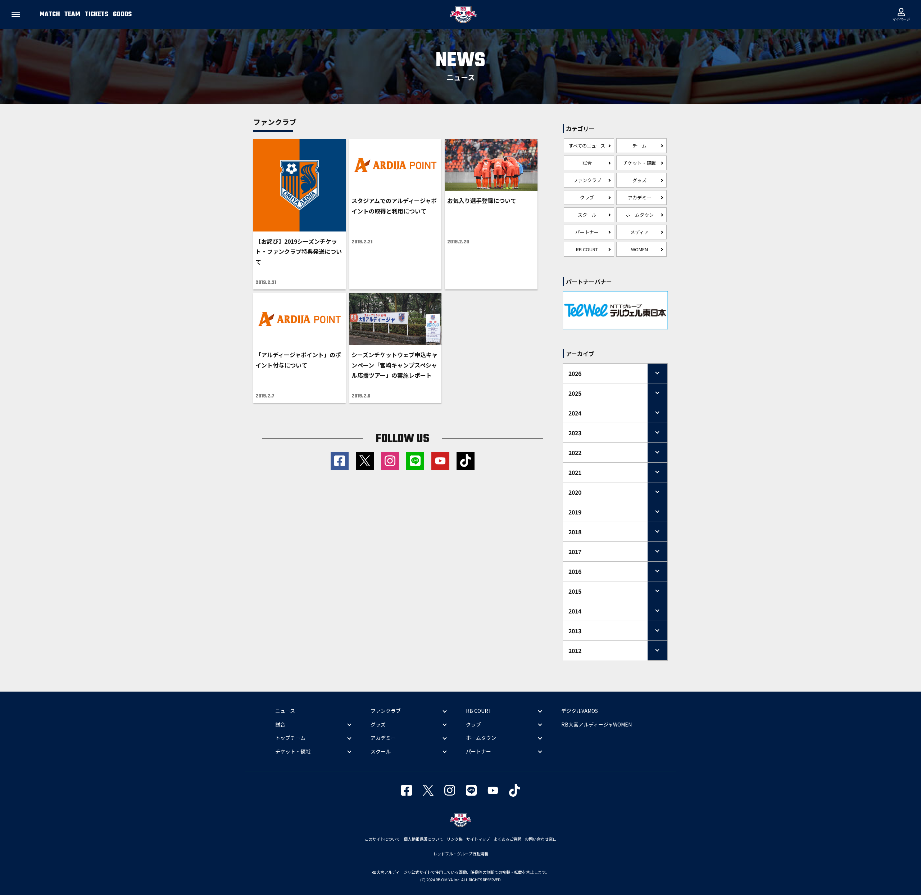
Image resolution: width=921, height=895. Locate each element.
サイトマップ (478, 839)
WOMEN (639, 249)
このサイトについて (382, 839)
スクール (587, 214)
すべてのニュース (587, 145)
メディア (639, 232)
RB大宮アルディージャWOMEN (596, 724)
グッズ (639, 180)
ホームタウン (640, 214)
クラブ (587, 197)
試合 (587, 162)
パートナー (587, 232)
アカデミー (639, 197)
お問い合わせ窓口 (541, 839)
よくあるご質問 (507, 839)
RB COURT (587, 249)
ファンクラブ (587, 180)
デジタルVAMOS (579, 710)
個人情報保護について (423, 839)
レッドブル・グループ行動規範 (460, 853)
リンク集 (455, 839)
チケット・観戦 (639, 162)
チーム (639, 145)
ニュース (285, 710)
